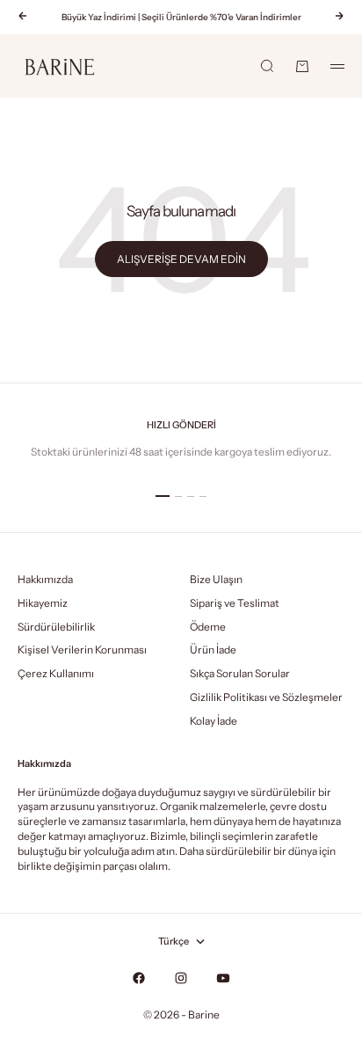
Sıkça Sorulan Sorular (240, 673)
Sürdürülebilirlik (56, 626)
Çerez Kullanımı (56, 673)
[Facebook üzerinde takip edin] (139, 978)
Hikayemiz (43, 603)
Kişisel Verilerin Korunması (82, 649)
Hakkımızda (45, 579)
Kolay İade (213, 720)
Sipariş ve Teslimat (234, 603)
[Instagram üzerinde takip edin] (181, 978)
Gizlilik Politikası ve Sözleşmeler (266, 697)
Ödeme (208, 626)
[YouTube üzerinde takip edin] (223, 978)
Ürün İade (213, 649)
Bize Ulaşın (216, 579)
